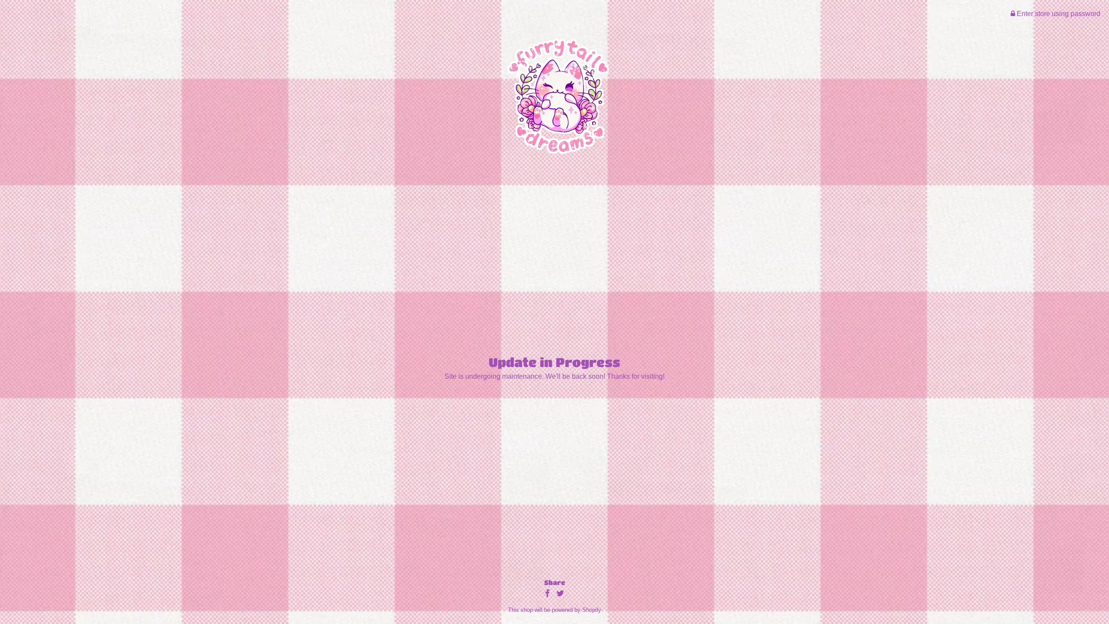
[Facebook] (547, 594)
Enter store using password (1057, 13)
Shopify (591, 610)
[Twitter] (560, 594)
